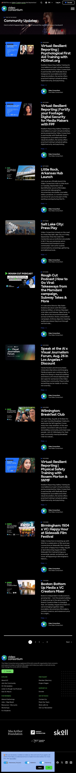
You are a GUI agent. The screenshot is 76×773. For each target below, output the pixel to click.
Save (40, 767)
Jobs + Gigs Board (7, 702)
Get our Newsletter (45, 708)
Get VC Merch (6, 692)
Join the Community (8, 683)
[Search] (41, 3)
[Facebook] (57, 762)
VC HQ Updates (6, 686)
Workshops (5, 708)
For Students (6, 711)
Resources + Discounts (9, 705)
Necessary (15, 762)
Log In (58, 3)
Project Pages (43, 683)
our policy (13, 758)
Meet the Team (44, 702)
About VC (4, 680)
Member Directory (45, 680)
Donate (69, 2)
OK (49, 767)
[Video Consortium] (11, 8)
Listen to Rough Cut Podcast (11, 689)
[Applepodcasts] (71, 762)
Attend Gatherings (8, 699)
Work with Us (43, 705)
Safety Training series (19, 2)
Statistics (33, 762)
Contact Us (43, 699)
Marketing (48, 762)
